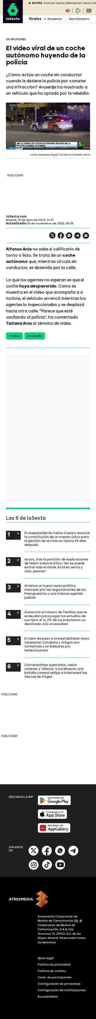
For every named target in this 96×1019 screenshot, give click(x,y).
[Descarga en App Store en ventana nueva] (52, 818)
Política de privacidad (54, 964)
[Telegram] (73, 855)
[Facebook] (47, 855)
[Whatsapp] (60, 855)
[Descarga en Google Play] (54, 804)
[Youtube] (60, 869)
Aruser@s (34, 336)
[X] (52, 237)
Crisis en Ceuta (54, 3)
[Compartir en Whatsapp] (69, 237)
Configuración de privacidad (59, 983)
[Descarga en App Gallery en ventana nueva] (54, 832)
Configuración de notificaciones (62, 990)
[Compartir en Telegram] (77, 238)
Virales (14, 336)
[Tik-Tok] (47, 869)
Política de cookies (52, 971)
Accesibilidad (48, 996)
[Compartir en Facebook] (61, 237)
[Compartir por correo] (86, 238)
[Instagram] (34, 869)
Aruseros (54, 19)
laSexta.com (16, 216)
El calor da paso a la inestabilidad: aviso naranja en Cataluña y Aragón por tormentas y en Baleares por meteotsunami (56, 644)
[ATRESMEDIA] (48, 900)
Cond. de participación (55, 977)
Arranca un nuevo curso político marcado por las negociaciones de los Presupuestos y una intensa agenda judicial (55, 591)
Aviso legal (46, 958)
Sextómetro (79, 19)
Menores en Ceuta (78, 3)
